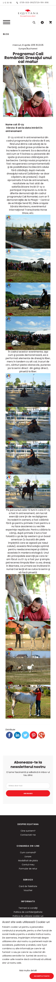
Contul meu (28, 864)
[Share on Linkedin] (18, 738)
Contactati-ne (28, 834)
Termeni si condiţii (28, 907)
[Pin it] (34, 738)
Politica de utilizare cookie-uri (28, 916)
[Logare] (42, 22)
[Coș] (50, 22)
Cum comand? (28, 852)
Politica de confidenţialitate (28, 912)
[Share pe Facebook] (10, 738)
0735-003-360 (27, 2)
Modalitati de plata (28, 860)
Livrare (28, 856)
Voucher (28, 890)
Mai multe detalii (28, 970)
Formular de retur (28, 868)
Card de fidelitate (28, 886)
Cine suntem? (28, 830)
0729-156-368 (42, 2)
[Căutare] (34, 22)
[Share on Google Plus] (41, 738)
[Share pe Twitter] (26, 738)
